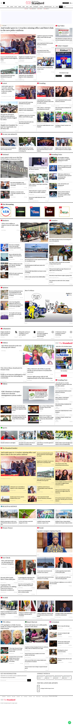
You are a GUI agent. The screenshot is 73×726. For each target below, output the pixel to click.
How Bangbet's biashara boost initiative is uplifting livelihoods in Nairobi (64, 159)
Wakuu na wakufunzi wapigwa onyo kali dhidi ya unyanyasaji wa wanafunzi (27, 614)
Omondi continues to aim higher (8, 442)
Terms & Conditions (45, 696)
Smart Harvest (32, 622)
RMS (34, 696)
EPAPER (61, 6)
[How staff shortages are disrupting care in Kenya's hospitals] (25, 567)
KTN (53, 6)
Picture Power (7, 528)
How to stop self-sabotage (64, 626)
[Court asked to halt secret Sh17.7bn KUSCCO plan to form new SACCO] (14, 169)
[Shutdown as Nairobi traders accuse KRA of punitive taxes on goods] (5, 194)
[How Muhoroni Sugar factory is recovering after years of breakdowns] (60, 230)
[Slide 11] (28, 553)
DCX (21, 696)
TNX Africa (6, 622)
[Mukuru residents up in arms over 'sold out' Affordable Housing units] (4, 266)
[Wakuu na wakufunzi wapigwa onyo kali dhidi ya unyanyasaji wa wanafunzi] (27, 606)
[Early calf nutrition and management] (53, 186)
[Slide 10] (26, 553)
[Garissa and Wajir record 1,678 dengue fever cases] (27, 514)
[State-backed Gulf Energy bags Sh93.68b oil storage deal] (9, 69)
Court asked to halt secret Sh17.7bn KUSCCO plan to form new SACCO (11, 158)
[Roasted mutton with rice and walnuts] (53, 660)
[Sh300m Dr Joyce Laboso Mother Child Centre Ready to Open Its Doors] (63, 514)
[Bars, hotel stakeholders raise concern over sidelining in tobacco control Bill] (5, 185)
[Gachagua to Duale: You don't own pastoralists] (63, 117)
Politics (5, 343)
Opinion (5, 287)
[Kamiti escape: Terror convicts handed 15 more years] (5, 498)
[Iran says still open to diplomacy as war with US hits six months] (43, 585)
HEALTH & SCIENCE (9, 506)
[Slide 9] (24, 553)
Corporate (4, 696)
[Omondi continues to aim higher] (9, 435)
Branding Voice (56, 154)
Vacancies (18, 696)
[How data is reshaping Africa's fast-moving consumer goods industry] (4, 247)
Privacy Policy (38, 696)
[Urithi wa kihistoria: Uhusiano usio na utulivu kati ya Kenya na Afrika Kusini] (45, 606)
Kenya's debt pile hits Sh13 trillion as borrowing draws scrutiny (15, 256)
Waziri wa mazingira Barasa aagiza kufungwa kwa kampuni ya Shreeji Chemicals (9, 613)
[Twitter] (50, 677)
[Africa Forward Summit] (18, 542)
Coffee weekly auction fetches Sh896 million (35, 276)
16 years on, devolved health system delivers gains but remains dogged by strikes (9, 58)
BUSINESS (19, 6)
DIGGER (64, 6)
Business (5, 220)
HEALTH (27, 6)
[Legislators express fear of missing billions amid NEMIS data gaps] (32, 489)
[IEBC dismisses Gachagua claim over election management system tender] (63, 32)
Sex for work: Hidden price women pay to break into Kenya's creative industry (45, 149)
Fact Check (6, 558)
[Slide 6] (19, 553)
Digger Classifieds (45, 688)
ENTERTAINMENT (35, 6)
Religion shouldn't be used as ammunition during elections (5, 333)
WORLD (23, 6)
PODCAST (57, 6)
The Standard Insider (9, 448)
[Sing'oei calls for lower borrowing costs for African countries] (38, 162)
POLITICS (16, 6)
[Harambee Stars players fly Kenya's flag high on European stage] (27, 435)
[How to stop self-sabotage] (53, 627)
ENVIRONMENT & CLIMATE (48, 6)
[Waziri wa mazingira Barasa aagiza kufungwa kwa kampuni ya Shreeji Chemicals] (9, 605)
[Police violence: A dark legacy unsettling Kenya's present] (38, 178)
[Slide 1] (10, 553)
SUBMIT (29, 680)
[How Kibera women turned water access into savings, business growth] (60, 253)
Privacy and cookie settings (53, 696)
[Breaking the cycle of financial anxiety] (53, 652)
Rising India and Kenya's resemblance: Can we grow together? (24, 333)
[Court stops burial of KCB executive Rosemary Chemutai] (32, 498)
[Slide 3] (14, 553)
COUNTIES (11, 6)
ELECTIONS (41, 6)
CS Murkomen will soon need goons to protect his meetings (60, 333)
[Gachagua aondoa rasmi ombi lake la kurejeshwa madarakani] (63, 606)
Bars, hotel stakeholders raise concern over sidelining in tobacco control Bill (18, 184)
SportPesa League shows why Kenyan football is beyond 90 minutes (64, 167)
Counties (54, 220)
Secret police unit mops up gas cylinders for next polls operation (15, 314)
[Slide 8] (22, 553)
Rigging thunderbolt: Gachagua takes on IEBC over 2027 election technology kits (26, 149)
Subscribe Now (64, 58)
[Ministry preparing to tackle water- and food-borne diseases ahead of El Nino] (9, 514)
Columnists (6, 329)
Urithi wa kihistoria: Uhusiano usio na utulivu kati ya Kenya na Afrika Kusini (45, 615)
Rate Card (13, 696)
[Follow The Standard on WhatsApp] (69, 722)
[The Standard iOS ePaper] (68, 75)
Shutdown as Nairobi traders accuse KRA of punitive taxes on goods (17, 193)
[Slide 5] (17, 553)
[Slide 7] (21, 553)
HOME (8, 6)
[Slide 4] (15, 553)
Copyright (30, 696)
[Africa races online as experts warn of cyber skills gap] (34, 232)
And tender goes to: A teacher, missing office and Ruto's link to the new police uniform (63, 384)
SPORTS (31, 6)
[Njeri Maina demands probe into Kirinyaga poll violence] (38, 355)
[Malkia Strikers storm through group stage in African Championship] (63, 435)
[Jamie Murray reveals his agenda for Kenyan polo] (45, 435)
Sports (4, 428)
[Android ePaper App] (58, 75)
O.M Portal (25, 696)
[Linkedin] (59, 677)
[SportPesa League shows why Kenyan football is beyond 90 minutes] (53, 168)
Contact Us (9, 696)
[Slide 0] (8, 553)
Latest (4, 83)
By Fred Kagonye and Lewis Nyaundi (9, 32)
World (41, 528)
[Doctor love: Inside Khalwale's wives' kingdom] (45, 117)
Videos (4, 384)
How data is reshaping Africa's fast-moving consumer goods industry (15, 246)
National (5, 154)
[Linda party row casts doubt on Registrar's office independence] (27, 69)
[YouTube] (68, 677)
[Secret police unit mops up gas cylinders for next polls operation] (4, 315)
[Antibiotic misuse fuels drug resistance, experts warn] (45, 514)
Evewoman (55, 622)
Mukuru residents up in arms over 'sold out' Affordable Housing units (15, 265)
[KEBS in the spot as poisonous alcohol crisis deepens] (4, 275)
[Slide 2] (12, 553)
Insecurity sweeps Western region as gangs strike (60, 275)
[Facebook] (41, 677)
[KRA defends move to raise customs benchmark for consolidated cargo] (36, 251)
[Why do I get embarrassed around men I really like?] (53, 643)
